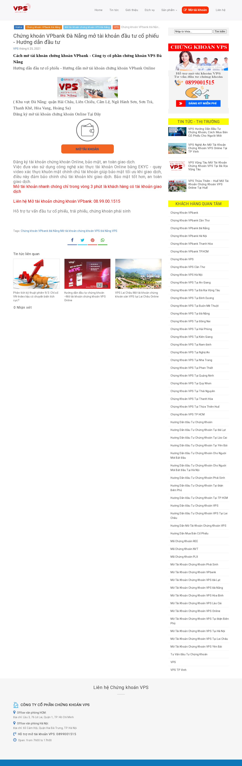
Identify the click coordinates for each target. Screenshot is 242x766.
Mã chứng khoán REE (184, 541)
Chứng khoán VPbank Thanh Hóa (192, 243)
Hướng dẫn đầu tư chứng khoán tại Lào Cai (199, 437)
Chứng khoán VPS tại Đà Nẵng (190, 313)
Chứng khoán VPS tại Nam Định (191, 344)
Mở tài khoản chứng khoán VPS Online (195, 611)
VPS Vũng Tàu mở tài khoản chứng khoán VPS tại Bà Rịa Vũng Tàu (208, 166)
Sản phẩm (168, 10)
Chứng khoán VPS (182, 259)
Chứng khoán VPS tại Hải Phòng (191, 329)
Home (99, 10)
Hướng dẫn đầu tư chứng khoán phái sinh (198, 477)
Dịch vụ (150, 10)
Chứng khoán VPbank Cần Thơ (190, 220)
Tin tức (114, 10)
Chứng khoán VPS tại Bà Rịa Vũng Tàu (195, 290)
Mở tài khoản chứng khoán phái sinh (194, 564)
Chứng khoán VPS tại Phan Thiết (192, 367)
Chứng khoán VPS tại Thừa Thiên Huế (195, 406)
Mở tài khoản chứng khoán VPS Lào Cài (196, 603)
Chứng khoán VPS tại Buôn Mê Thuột (195, 305)
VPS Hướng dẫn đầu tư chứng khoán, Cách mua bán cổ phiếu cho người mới (208, 132)
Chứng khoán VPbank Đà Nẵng (40, 230)
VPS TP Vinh (179, 669)
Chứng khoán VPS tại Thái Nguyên (193, 391)
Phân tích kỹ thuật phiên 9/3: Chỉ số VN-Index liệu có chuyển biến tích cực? (35, 296)
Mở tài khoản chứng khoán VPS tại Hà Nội (198, 631)
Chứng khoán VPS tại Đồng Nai (190, 321)
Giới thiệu (132, 10)
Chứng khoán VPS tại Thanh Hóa (192, 398)
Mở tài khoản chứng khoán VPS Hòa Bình (197, 595)
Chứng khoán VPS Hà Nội (186, 274)
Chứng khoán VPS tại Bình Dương (192, 298)
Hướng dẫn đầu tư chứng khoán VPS (194, 505)
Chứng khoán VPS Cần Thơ (188, 267)
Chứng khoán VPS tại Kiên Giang (192, 336)
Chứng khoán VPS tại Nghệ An (190, 352)
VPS (16, 48)
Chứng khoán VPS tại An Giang (191, 282)
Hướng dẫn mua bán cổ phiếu (189, 533)
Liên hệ (221, 10)
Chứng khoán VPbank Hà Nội (189, 235)
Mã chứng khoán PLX (184, 556)
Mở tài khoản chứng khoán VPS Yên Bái (196, 646)
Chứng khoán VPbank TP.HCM (190, 251)
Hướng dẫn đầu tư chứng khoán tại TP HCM (199, 497)
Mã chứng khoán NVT (184, 548)
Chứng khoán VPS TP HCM (188, 414)
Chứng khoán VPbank (184, 212)
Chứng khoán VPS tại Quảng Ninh (192, 375)
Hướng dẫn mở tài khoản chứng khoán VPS (198, 525)
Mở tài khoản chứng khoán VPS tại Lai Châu (199, 638)
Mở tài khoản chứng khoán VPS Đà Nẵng (85, 230)
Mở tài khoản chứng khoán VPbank (193, 572)
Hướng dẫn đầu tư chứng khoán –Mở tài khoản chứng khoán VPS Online (85, 296)
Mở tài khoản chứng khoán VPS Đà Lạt (195, 580)
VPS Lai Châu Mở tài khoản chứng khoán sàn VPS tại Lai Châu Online (137, 294)
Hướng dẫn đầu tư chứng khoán (191, 422)
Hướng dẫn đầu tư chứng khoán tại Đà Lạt (198, 429)
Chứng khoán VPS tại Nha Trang (191, 360)
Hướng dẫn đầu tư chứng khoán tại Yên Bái (199, 445)
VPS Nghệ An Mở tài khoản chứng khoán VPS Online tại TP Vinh (207, 148)
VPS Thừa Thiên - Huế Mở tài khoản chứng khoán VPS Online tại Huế (208, 184)
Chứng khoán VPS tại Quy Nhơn (191, 383)
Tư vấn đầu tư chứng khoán (189, 654)
